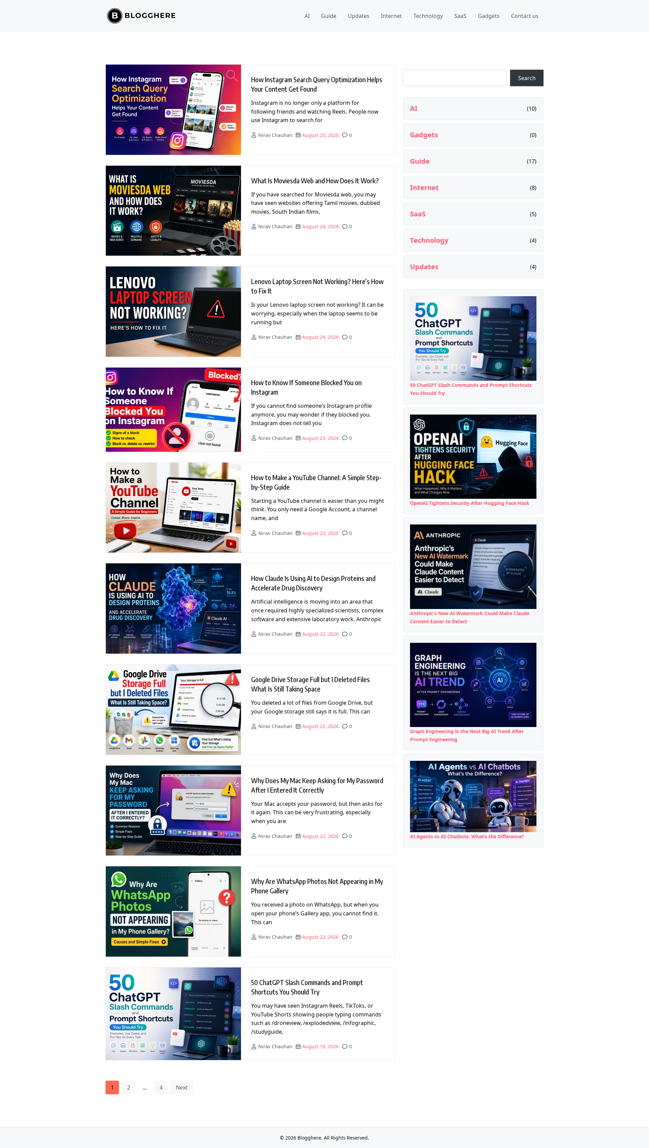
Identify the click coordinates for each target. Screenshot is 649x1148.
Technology (428, 16)
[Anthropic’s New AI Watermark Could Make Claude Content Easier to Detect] (473, 566)
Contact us (524, 16)
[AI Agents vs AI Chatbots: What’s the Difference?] (473, 796)
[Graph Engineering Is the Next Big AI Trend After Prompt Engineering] (473, 685)
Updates (358, 16)
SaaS (460, 16)
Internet (391, 16)
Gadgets (489, 16)
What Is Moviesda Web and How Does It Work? (315, 180)
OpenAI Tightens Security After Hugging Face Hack (469, 503)
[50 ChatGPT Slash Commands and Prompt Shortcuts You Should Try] (473, 338)
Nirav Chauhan (275, 135)
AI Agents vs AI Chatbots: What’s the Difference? (467, 836)
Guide (328, 16)
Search (527, 78)
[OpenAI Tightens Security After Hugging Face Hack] (473, 457)
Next (182, 1087)
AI (307, 16)
